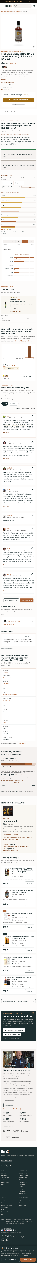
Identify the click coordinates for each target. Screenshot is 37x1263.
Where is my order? (24, 1200)
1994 (4, 722)
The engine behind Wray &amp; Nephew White (17, 837)
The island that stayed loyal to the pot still (16, 846)
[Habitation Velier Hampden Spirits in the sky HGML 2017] (7, 940)
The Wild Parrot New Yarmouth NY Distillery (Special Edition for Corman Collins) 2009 (22, 870)
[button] (18, 31)
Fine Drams (6, 683)
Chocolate (25, 254)
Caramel (6, 210)
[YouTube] (10, 1165)
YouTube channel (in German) (12, 1109)
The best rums (5, 1177)
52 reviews (20, 943)
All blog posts (22, 1180)
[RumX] (9, 6)
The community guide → (28, 187)
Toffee (6, 220)
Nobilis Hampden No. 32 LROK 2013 (22, 958)
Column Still (6, 700)
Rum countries (23, 1182)
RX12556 (16, 429)
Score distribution (31, 111)
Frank (8, 489)
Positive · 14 (13, 403)
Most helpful (25, 408)
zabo (8, 416)
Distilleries (22, 1184)
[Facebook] (2, 1165)
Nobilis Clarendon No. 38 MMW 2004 (22, 914)
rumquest (9, 515)
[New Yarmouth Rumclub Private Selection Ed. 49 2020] (7, 894)
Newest (33, 408)
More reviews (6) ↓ (11, 600)
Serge (8, 548)
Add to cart (30, 883)
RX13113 (15, 427)
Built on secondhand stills (11, 839)
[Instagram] (6, 1165)
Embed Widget (5, 1212)
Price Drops (22, 1193)
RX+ (2, 1214)
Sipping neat (18, 183)
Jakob (8, 528)
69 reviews (20, 876)
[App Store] (3, 1240)
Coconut (6, 200)
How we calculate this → (8, 648)
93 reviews (20, 984)
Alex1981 (9, 468)
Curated (18, 408)
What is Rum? (23, 1173)
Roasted (6, 215)
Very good (12, 63)
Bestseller (4, 1175)
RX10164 (30, 422)
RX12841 (25, 429)
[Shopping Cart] (34, 5)
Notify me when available (20, 99)
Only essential (10, 1259)
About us (3, 1200)
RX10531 (22, 425)
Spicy (3, 225)
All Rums (3, 1173)
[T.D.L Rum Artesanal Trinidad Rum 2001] (7, 981)
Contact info (22, 1205)
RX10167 (22, 427)
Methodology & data (6, 1205)
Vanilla (3, 195)
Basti (8, 442)
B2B (2, 1209)
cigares (9, 574)
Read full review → (9, 624)
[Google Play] (7, 1240)
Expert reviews (23, 1177)
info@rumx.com (6, 1160)
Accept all (28, 1259)
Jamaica (5, 672)
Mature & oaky (7, 183)
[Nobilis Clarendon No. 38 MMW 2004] (7, 917)
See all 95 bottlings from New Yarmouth (18, 1001)
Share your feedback (25, 1203)
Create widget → (22, 743)
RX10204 (8, 429)
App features (4, 1207)
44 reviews (20, 963)
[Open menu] (3, 6)
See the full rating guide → (23, 341)
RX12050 (7, 425)
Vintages (21, 1189)
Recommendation (19, 111)
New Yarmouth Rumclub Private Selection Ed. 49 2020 (22, 891)
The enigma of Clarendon (11, 834)
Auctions (3, 1180)
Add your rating (27, 376)
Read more (4, 79)
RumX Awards (5, 1182)
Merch (3, 1184)
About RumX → (10, 1105)
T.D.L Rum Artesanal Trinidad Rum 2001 (21, 978)
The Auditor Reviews (14, 621)
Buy (3, 111)
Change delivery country (18, 104)
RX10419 (7, 427)
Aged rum (4, 51)
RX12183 (15, 425)
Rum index (22, 1191)
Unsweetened (13, 694)
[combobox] (22, 6)
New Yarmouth (7, 677)
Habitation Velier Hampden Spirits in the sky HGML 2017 (23, 937)
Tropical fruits (5, 205)
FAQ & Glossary (23, 1175)
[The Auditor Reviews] (5, 621)
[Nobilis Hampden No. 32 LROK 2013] (7, 960)
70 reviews (20, 920)
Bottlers (21, 1186)
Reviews (3, 1203)
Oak (15, 263)
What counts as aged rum (11, 850)
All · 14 (5, 403)
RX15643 (30, 427)
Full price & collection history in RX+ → (12, 780)
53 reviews (20, 897)
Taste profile (8, 111)
